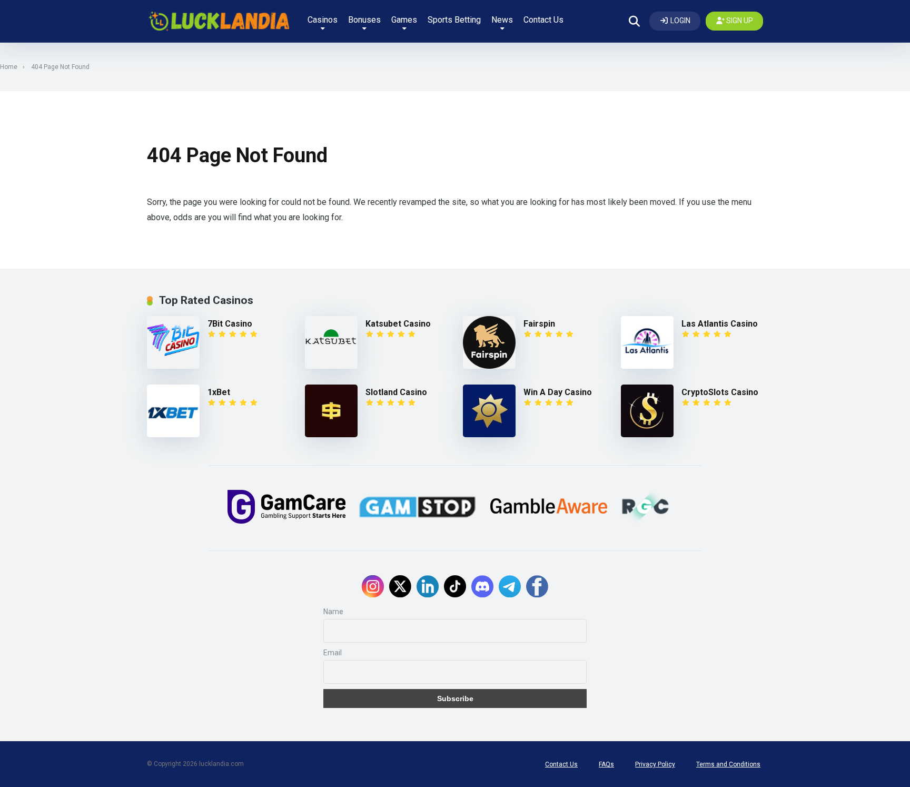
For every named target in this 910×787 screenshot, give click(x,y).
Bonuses (364, 20)
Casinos (323, 20)
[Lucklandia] (218, 21)
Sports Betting (454, 20)
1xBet (218, 392)
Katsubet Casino (398, 324)
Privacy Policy (655, 764)
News (502, 20)
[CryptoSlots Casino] (651, 411)
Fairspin (539, 324)
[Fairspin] (493, 342)
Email (332, 652)
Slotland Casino (396, 392)
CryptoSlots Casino (719, 392)
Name (333, 611)
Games (404, 20)
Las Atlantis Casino (719, 324)
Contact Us (543, 20)
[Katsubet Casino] (335, 342)
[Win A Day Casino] (493, 411)
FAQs (606, 764)
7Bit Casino (229, 324)
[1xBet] (177, 411)
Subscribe (455, 698)
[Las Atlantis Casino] (651, 342)
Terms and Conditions (728, 764)
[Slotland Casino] (335, 411)
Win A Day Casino (557, 392)
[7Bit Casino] (177, 342)
